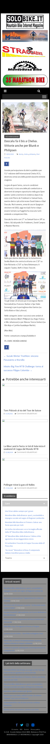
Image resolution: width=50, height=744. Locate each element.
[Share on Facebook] (6, 164)
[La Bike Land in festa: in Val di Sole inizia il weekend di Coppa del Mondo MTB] (25, 421)
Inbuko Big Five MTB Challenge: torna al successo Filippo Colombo (23, 368)
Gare (7, 503)
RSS (21, 729)
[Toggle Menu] (44, 97)
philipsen (32, 154)
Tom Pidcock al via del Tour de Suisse (22, 410)
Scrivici (26, 729)
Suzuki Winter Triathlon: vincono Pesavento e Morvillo (21, 357)
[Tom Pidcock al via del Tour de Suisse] (25, 385)
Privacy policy (35, 729)
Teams (8, 557)
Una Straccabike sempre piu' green (18, 691)
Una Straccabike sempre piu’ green (19, 511)
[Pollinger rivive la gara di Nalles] (25, 459)
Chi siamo (14, 729)
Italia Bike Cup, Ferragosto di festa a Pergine (21, 626)
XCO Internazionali (12, 136)
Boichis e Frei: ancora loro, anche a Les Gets (21, 709)
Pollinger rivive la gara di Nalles (19, 484)
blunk (21, 154)
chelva (26, 154)
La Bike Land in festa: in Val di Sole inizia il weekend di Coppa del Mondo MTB (24, 448)
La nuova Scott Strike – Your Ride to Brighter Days (23, 633)
